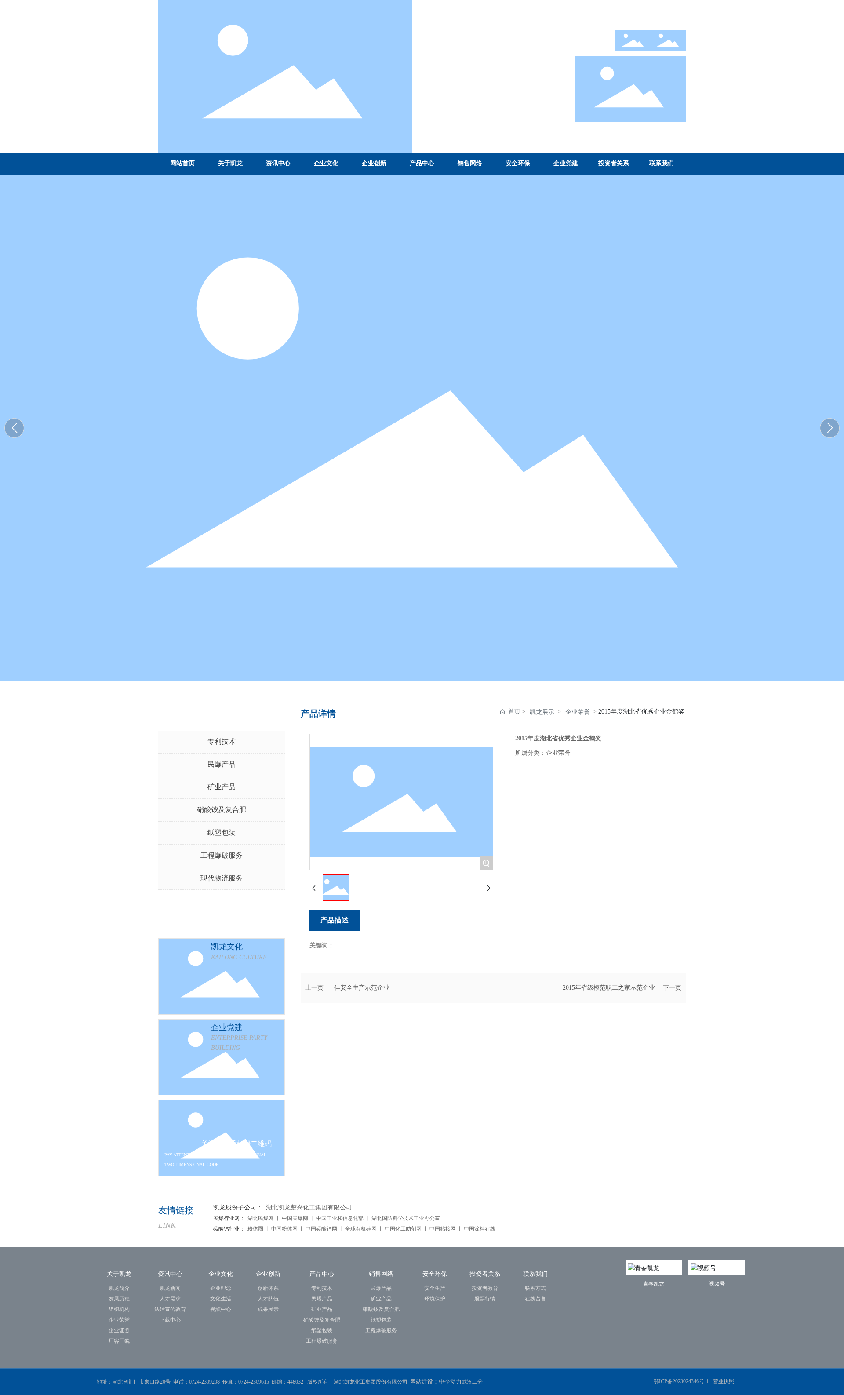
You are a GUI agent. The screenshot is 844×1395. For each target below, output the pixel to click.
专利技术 (221, 741)
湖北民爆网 (260, 1218)
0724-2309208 (204, 1382)
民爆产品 (221, 764)
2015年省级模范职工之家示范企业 (609, 987)
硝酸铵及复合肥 (221, 809)
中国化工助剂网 (404, 1229)
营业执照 (723, 1381)
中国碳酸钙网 (321, 1229)
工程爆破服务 (221, 855)
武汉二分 (473, 1382)
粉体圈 (256, 1229)
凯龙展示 (542, 712)
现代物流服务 (221, 878)
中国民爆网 (295, 1218)
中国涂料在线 (480, 1229)
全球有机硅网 (361, 1229)
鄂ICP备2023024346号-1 (681, 1381)
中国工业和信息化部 (340, 1218)
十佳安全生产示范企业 (358, 987)
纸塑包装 (221, 832)
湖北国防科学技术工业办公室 (405, 1218)
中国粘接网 (442, 1229)
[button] (830, 428)
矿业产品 (221, 786)
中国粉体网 (284, 1229)
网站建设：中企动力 (436, 1381)
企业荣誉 (577, 712)
